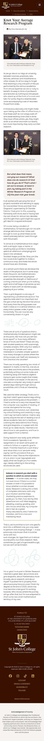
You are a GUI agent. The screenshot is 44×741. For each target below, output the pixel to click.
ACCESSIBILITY (22, 687)
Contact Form (22, 629)
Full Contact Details (22, 626)
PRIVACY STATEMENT (22, 683)
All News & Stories (20, 14)
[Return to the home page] (12, 8)
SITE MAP (22, 680)
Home (8, 11)
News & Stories (33, 11)
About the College (19, 11)
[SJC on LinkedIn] (33, 676)
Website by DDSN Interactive (22, 699)
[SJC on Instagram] (18, 676)
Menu (39, 4)
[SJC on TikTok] (26, 676)
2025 (31, 14)
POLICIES (22, 690)
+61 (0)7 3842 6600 (23, 624)
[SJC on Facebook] (11, 676)
